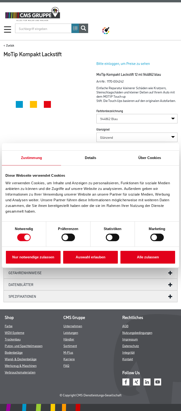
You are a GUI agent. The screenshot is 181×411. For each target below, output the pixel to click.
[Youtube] (157, 381)
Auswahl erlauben (90, 257)
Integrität (128, 352)
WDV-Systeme (14, 332)
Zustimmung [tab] (31, 158)
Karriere (69, 358)
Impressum (130, 339)
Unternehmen (72, 325)
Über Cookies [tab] (149, 158)
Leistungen (70, 332)
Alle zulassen (148, 257)
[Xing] (136, 381)
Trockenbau (13, 339)
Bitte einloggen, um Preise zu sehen (123, 63)
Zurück (10, 45)
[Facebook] (125, 381)
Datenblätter (20, 284)
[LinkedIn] (147, 381)
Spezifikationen (22, 296)
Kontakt (127, 358)
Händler (68, 339)
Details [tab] (90, 158)
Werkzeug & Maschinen (21, 365)
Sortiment (70, 345)
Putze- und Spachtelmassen (23, 345)
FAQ (66, 365)
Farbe (8, 325)
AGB (125, 325)
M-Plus (68, 352)
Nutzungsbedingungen (137, 332)
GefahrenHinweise (25, 272)
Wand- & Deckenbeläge (21, 358)
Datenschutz (130, 345)
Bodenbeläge (14, 352)
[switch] (69, 237)
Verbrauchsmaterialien (20, 372)
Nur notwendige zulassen (33, 257)
